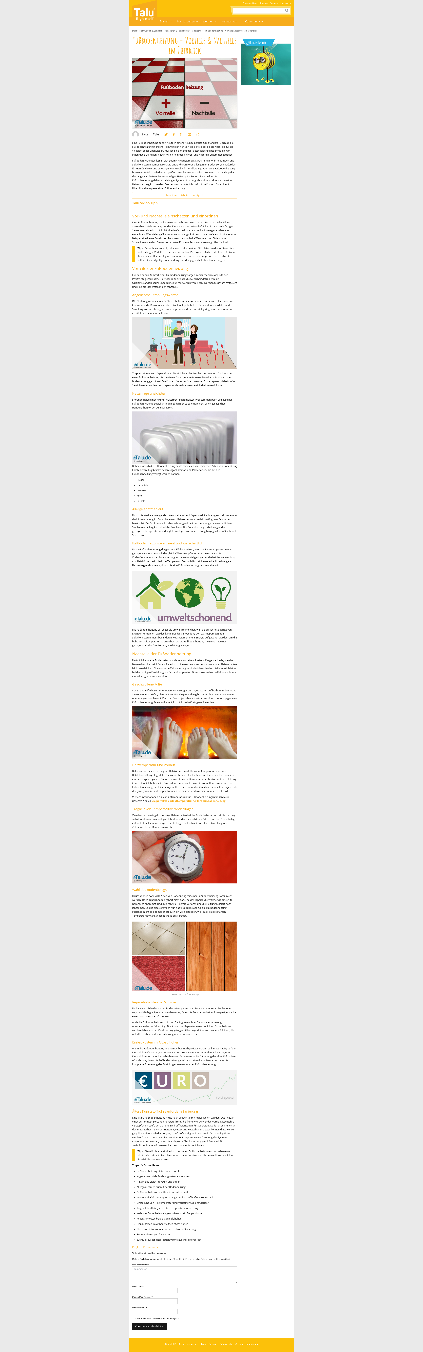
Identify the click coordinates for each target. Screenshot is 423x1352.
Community (252, 21)
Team (203, 1343)
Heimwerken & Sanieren (151, 30)
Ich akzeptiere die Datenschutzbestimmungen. (157, 1318)
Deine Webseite (139, 1307)
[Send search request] (287, 10)
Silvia (144, 134)
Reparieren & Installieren (177, 30)
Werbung (239, 1343)
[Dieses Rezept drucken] (197, 134)
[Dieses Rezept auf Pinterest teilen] (181, 134)
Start (134, 30)
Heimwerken (229, 21)
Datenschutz (226, 1343)
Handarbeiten (186, 21)
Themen (264, 3)
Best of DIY (170, 1343)
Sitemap (274, 3)
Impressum (285, 3)
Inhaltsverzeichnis (184, 195)
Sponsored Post (250, 3)
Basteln (164, 21)
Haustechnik (197, 30)
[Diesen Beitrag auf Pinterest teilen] (166, 134)
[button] (171, 21)
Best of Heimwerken (188, 1343)
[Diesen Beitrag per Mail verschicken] (189, 134)
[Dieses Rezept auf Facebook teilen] (174, 134)
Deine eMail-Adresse (142, 1296)
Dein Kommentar (140, 1264)
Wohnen (208, 21)
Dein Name (138, 1286)
